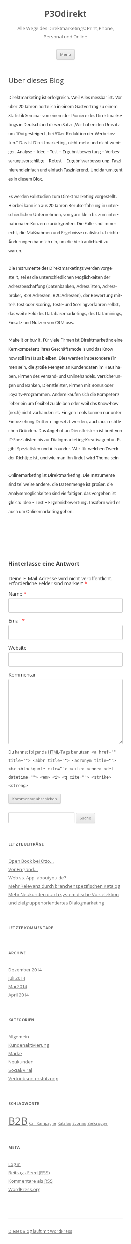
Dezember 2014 (25, 970)
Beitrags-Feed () (29, 1172)
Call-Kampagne (42, 1123)
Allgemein (18, 1036)
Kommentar (22, 674)
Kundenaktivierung (28, 1045)
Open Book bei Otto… (31, 861)
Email (16, 620)
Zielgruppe (97, 1123)
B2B (18, 1121)
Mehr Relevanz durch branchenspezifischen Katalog (64, 886)
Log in (14, 1164)
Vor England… (23, 869)
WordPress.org (24, 1189)
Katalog (64, 1123)
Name (17, 593)
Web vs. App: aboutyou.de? (37, 878)
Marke (15, 1053)
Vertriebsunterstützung (33, 1078)
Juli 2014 (16, 978)
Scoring (79, 1123)
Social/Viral (20, 1070)
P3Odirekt (65, 13)
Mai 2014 (17, 986)
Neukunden (21, 1062)
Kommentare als (30, 1181)
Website (17, 647)
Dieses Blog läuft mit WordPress (40, 1231)
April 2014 (18, 995)
